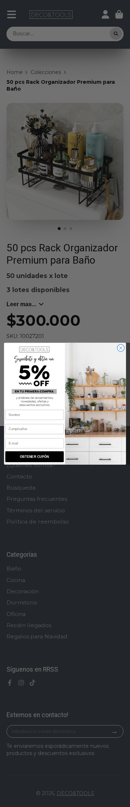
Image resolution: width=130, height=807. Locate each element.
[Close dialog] (121, 347)
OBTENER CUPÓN (34, 456)
